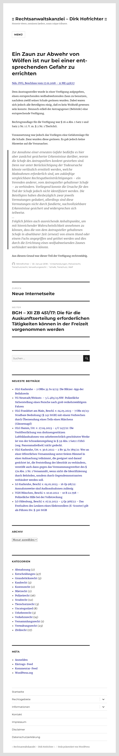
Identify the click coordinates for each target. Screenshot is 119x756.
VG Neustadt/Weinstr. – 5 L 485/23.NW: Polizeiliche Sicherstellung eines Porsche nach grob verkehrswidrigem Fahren (50, 402)
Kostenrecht (22, 586)
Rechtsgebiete (21, 699)
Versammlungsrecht (27, 621)
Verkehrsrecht (24, 617)
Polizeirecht (74, 264)
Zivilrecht (21, 630)
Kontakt (17, 714)
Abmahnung (22, 569)
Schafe (52, 267)
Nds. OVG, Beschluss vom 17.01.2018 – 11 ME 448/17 (43, 83)
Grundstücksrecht (26, 578)
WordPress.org (24, 672)
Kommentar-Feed (26, 668)
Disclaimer (18, 729)
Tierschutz (62, 267)
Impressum (19, 722)
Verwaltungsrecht (37, 267)
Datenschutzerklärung (26, 737)
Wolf (70, 267)
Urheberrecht (23, 612)
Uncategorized (24, 608)
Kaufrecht (21, 582)
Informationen (21, 706)
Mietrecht (21, 591)
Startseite (18, 691)
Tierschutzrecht (20, 267)
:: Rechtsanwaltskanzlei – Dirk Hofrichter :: (59, 18)
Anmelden (21, 659)
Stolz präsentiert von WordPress (74, 747)
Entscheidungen (58, 264)
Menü (18, 34)
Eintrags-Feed (24, 664)
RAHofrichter (22, 264)
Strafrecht (21, 599)
